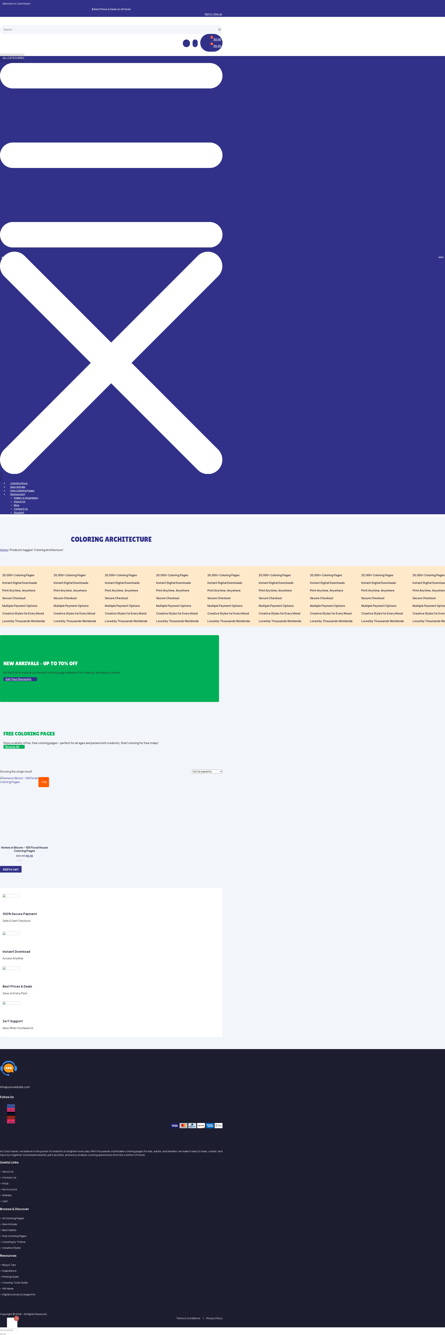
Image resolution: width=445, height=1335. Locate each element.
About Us (19, 501)
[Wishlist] (45, 779)
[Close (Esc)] (11, 1330)
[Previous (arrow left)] (1, 1334)
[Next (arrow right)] (4, 1334)
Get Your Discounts (18, 679)
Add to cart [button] (11, 869)
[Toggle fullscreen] (4, 1330)
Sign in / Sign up (213, 14)
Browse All (12, 747)
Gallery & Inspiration (26, 498)
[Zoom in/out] (1, 1330)
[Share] (8, 1330)
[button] (441, 257)
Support (19, 512)
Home (4, 550)
